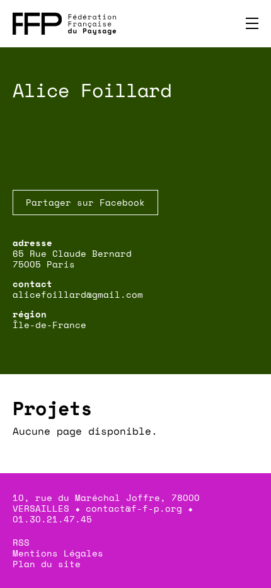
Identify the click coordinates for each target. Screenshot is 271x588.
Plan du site (47, 563)
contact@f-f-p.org (134, 508)
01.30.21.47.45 (52, 519)
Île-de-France (49, 324)
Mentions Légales (58, 553)
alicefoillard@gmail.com (78, 294)
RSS (21, 542)
